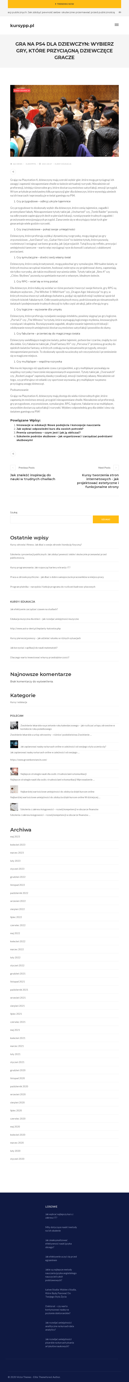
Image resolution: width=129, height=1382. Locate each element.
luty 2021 (15, 1054)
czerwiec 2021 (17, 1021)
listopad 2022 (17, 884)
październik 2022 (19, 893)
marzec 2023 (17, 852)
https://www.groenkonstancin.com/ (28, 759)
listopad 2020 (17, 1078)
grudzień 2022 (17, 876)
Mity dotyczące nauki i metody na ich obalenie (61, 1229)
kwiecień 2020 (17, 1134)
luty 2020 (15, 1150)
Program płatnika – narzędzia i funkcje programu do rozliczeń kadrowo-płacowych (52, 586)
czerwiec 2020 (17, 1118)
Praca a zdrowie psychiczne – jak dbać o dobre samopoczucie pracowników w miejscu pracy (57, 577)
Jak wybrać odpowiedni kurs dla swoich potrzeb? (50, 428)
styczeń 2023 (17, 868)
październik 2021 (19, 989)
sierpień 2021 (17, 1005)
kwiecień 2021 (17, 1038)
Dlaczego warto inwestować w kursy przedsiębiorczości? (39, 657)
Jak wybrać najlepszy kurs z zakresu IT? (59, 1216)
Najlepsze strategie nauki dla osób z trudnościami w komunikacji (53, 774)
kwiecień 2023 (17, 844)
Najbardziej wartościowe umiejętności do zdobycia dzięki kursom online (57, 791)
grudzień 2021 (17, 973)
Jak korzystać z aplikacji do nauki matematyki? (34, 647)
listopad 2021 (17, 981)
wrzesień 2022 (18, 901)
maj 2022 (15, 933)
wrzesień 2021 (18, 997)
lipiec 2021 (16, 1013)
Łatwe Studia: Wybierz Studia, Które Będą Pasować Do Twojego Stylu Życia (60, 1293)
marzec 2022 (17, 949)
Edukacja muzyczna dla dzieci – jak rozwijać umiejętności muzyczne (44, 618)
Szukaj (13, 512)
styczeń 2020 (17, 1158)
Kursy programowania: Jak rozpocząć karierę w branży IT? (40, 567)
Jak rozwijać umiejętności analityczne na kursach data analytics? (59, 1326)
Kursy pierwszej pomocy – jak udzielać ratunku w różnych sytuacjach (45, 638)
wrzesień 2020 (18, 1094)
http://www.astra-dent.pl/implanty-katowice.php (35, 628)
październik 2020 (19, 1086)
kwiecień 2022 (17, 941)
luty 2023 (15, 860)
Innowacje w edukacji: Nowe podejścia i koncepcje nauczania (58, 425)
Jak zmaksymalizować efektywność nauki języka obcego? (58, 1244)
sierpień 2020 (17, 1102)
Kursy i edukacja (22, 90)
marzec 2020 (17, 1142)
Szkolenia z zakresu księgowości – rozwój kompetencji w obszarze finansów (59, 809)
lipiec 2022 (16, 917)
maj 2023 (15, 836)
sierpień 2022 (17, 909)
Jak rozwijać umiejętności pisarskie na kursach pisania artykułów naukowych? (59, 1343)
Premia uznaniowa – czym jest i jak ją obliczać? (49, 432)
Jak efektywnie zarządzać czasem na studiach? (34, 609)
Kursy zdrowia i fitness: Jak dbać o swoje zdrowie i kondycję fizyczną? (46, 544)
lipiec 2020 (16, 1110)
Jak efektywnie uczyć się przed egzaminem (61, 1258)
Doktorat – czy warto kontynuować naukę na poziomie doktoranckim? (57, 1310)
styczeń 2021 (17, 1062)
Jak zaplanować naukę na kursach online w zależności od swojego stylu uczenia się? (63, 746)
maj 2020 (15, 1126)
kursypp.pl (31, 164)
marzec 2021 (17, 1046)
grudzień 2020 (17, 1070)
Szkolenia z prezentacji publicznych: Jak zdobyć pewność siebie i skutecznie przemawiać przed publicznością (58, 556)
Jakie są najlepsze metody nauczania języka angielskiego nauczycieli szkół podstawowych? (61, 1275)
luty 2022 (15, 957)
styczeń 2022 (17, 965)
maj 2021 (15, 1029)
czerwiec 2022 (17, 925)
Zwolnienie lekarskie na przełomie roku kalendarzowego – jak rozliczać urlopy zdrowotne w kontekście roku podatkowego (67, 727)
